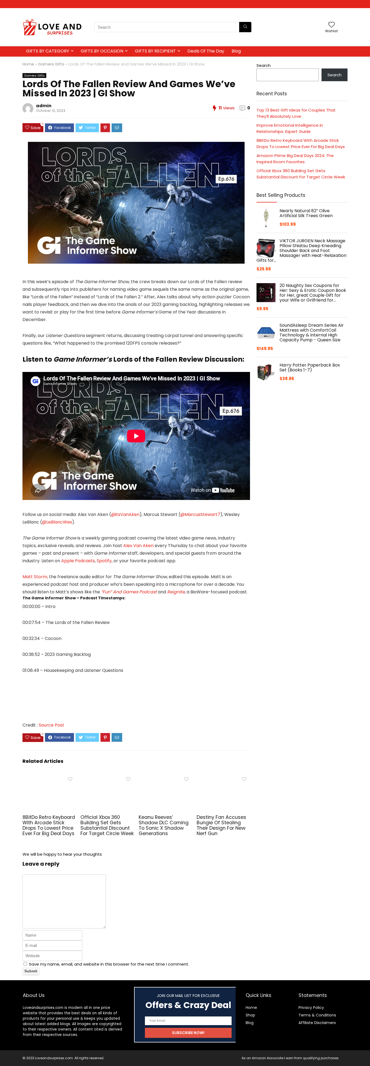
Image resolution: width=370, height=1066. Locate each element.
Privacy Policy (311, 1007)
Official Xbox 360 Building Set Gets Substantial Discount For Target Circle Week (107, 825)
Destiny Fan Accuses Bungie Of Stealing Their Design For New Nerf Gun (221, 825)
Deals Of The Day (205, 51)
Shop (250, 1015)
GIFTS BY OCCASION (102, 51)
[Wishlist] (331, 25)
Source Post (51, 725)
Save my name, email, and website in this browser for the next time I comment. (109, 964)
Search (264, 65)
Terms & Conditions (317, 1015)
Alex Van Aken (138, 545)
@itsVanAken (125, 514)
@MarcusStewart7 (200, 514)
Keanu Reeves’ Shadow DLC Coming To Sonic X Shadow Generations (164, 825)
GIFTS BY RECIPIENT (155, 51)
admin (43, 106)
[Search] (245, 27)
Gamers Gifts (51, 64)
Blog (236, 51)
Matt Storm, (35, 577)
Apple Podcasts (77, 561)
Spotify (104, 561)
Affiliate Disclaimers (317, 1022)
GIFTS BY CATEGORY (47, 51)
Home (28, 64)
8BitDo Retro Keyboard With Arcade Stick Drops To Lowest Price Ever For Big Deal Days (48, 825)
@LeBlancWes (57, 522)
